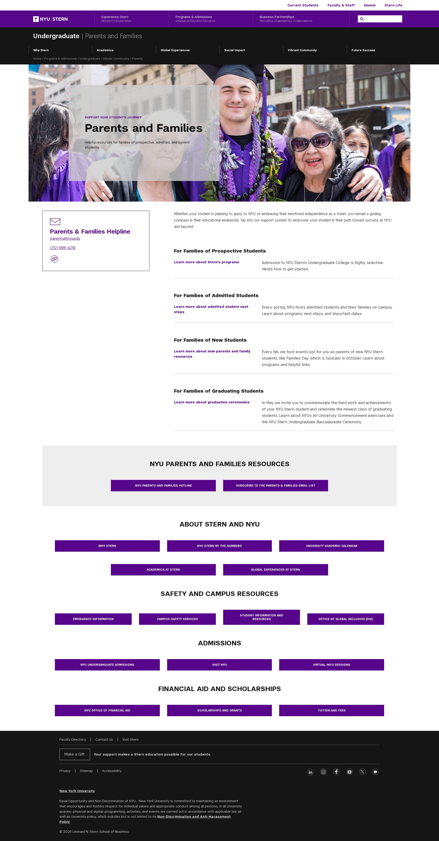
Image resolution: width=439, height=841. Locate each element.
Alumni (369, 5)
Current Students (303, 5)
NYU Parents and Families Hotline (163, 485)
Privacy (65, 771)
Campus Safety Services (177, 619)
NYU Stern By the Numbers (219, 546)
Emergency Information (93, 619)
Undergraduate (57, 36)
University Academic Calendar (331, 546)
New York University (77, 791)
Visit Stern (130, 739)
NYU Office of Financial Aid (107, 710)
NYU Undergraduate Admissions (107, 665)
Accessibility (112, 771)
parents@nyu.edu (65, 238)
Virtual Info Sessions (331, 665)
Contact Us (104, 739)
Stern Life (393, 5)
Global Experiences (175, 50)
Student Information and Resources (261, 617)
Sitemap (86, 771)
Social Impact (234, 50)
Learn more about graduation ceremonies (211, 402)
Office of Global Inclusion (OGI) (346, 619)
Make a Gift (74, 754)
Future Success (363, 50)
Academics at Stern (163, 570)
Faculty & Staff (341, 5)
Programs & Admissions (60, 59)
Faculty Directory (72, 739)
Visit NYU (219, 665)
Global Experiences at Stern (275, 570)
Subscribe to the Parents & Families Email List (275, 485)
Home (37, 59)
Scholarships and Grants (219, 710)
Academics (105, 50)
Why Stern (41, 50)
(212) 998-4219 (62, 248)
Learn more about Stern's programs (206, 262)
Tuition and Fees (332, 710)
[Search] (361, 19)
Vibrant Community (302, 50)
